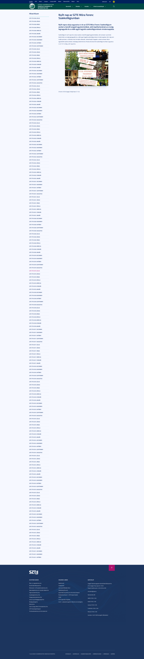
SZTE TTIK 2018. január (34, 326)
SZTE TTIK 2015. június (34, 421)
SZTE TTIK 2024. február (35, 101)
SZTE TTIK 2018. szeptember (36, 301)
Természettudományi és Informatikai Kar (38, 611)
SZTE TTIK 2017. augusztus (35, 341)
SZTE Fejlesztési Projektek (64, 599)
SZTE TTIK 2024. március (35, 98)
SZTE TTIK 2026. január (34, 33)
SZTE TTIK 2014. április (34, 465)
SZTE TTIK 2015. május (34, 425)
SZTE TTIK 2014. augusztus (35, 452)
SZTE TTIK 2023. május (34, 129)
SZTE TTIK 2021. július (34, 197)
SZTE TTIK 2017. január (34, 363)
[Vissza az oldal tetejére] (112, 568)
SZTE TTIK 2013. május (34, 498)
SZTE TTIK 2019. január (34, 289)
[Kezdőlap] (32, 6)
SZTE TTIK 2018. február (35, 323)
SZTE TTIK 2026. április (34, 27)
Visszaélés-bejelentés (86, 654)
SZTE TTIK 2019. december (35, 255)
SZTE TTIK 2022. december (35, 144)
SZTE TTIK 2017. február (35, 360)
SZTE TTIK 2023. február (35, 138)
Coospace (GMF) (53, 1)
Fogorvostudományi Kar (34, 592)
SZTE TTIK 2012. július (34, 529)
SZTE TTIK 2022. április (34, 169)
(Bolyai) (73, 1)
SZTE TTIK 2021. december (35, 181)
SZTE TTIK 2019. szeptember (36, 264)
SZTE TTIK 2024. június (34, 89)
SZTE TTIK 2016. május (34, 388)
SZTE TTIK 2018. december (35, 292)
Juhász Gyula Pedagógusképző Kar (36, 599)
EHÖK (59, 597)
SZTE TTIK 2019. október (35, 261)
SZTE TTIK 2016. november (35, 369)
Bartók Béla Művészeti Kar (35, 585)
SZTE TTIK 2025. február (35, 64)
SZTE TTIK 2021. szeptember (36, 190)
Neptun (40, 1)
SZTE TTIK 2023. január (34, 141)
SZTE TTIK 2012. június (34, 532)
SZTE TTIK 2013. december (35, 477)
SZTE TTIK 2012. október (35, 520)
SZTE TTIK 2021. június (34, 200)
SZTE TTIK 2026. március (35, 30)
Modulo (59, 1)
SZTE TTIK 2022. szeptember (36, 153)
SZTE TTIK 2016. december (35, 366)
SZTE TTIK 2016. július (34, 381)
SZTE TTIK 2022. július (34, 160)
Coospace (46, 1)
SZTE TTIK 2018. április (34, 317)
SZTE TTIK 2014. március (35, 468)
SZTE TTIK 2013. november (35, 480)
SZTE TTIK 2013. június (34, 495)
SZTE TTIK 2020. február (35, 249)
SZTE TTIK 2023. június (34, 126)
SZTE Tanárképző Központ (35, 609)
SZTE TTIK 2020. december (35, 218)
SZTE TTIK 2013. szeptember (36, 486)
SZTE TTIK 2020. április (34, 243)
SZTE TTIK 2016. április (34, 391)
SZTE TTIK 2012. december (35, 514)
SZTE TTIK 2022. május (34, 166)
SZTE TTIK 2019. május (34, 277)
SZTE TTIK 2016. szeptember (36, 375)
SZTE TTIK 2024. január (34, 104)
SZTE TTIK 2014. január (34, 474)
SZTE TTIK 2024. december (35, 70)
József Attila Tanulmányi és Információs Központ (69, 592)
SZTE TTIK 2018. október (35, 298)
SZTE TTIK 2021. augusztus (35, 193)
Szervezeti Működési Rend (64, 588)
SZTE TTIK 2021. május (34, 203)
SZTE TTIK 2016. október (35, 372)
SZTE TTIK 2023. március (35, 135)
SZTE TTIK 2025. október (35, 43)
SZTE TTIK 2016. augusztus (35, 378)
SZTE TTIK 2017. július (34, 344)
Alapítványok (61, 583)
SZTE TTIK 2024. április (34, 95)
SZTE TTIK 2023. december (35, 107)
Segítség (113, 654)
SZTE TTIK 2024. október (35, 76)
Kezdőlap (31, 1)
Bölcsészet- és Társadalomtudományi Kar (38, 588)
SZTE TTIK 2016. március (35, 394)
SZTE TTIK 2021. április (34, 206)
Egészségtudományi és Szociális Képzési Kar (39, 590)
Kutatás (87, 6)
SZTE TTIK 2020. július (34, 234)
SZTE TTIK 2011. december (35, 551)
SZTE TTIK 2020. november (35, 221)
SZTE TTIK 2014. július (34, 455)
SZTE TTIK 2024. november (35, 73)
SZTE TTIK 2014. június (34, 458)
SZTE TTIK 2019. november (35, 258)
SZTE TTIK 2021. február (35, 212)
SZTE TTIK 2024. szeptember (36, 80)
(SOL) (78, 1)
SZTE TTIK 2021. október (35, 187)
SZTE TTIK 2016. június (34, 384)
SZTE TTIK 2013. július (34, 492)
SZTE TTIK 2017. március (35, 357)
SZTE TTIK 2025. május (34, 55)
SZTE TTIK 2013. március (35, 505)
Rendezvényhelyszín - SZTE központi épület (68, 595)
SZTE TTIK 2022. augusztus (35, 157)
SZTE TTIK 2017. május (34, 351)
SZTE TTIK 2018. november (35, 295)
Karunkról (68, 6)
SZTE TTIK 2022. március (35, 172)
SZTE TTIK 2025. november (35, 39)
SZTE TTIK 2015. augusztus (35, 415)
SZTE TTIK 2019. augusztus (35, 267)
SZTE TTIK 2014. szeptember (36, 449)
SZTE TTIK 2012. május (34, 535)
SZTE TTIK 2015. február (35, 434)
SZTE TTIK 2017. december (35, 329)
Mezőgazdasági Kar (33, 602)
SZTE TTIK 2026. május (34, 24)
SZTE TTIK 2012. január (34, 548)
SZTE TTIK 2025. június (34, 52)
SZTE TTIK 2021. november (35, 184)
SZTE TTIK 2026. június (34, 21)
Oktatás (78, 6)
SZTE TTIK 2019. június (34, 274)
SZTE (36, 1)
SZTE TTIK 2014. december (35, 440)
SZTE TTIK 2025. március (35, 61)
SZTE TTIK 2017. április (34, 354)
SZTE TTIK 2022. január (34, 178)
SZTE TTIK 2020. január (34, 252)
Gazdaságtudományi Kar (34, 595)
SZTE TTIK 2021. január (34, 215)
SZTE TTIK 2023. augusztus (35, 120)
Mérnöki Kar (32, 604)
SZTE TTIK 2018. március (35, 320)
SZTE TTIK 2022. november (35, 147)
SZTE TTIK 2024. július (34, 86)
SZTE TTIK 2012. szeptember (36, 523)
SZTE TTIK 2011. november (35, 554)
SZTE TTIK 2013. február (35, 508)
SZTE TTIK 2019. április (34, 280)
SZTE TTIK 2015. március (35, 431)
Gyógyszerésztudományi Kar (35, 597)
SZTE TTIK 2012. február (35, 545)
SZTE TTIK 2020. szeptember (36, 227)
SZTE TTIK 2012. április (34, 538)
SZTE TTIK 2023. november (35, 110)
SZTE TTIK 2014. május (34, 461)
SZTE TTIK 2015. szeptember (36, 412)
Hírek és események (98, 6)
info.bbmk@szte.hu (92, 591)
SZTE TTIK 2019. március (35, 283)
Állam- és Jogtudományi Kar (35, 583)
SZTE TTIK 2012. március (35, 542)
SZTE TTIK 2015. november (35, 406)
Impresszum (106, 654)
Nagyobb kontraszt (114, 2)
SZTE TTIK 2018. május (34, 314)
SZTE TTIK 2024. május (34, 92)
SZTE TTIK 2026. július (34, 18)
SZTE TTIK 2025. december (35, 36)
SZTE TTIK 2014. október (35, 446)
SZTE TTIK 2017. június (34, 348)
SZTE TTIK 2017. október (35, 335)
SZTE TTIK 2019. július (34, 271)
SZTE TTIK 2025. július (34, 49)
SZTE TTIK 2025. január (34, 67)
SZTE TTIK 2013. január (34, 511)
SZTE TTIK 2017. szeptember (36, 338)
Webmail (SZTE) (66, 1)
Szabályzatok (61, 585)
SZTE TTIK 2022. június (34, 163)
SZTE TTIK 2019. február (35, 286)
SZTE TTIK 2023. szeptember (36, 116)
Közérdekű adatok (97, 654)
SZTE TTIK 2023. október (35, 113)
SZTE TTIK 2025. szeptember (36, 46)
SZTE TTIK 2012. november (35, 517)
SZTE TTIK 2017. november (35, 332)
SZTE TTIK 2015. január (34, 437)
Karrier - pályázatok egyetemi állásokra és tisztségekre (70, 602)
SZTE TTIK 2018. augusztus (35, 304)
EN (109, 1)
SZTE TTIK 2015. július (34, 418)
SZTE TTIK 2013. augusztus (35, 489)
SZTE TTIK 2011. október (35, 557)
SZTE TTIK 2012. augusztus (35, 526)
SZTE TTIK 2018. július (34, 307)
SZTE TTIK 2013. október (35, 483)
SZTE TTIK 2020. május (34, 240)
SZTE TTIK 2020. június (34, 237)
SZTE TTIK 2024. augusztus (35, 83)
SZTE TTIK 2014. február (35, 471)
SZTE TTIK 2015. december (35, 403)
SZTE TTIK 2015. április (34, 428)
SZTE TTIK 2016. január (34, 400)
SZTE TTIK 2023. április (34, 132)
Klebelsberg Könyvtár (63, 590)
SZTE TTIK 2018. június (34, 311)
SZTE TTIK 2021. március (35, 209)
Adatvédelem (76, 654)
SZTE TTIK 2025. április (34, 58)
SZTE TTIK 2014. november (35, 443)
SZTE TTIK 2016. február (35, 397)
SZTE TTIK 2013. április (34, 502)
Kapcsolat (104, 1)
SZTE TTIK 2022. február (35, 175)
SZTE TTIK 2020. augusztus (35, 230)
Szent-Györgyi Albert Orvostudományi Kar (38, 606)
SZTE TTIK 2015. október (35, 409)
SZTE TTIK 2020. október (35, 224)
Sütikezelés (68, 654)
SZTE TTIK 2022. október (35, 150)
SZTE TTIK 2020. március (35, 246)
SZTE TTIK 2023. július (34, 123)
